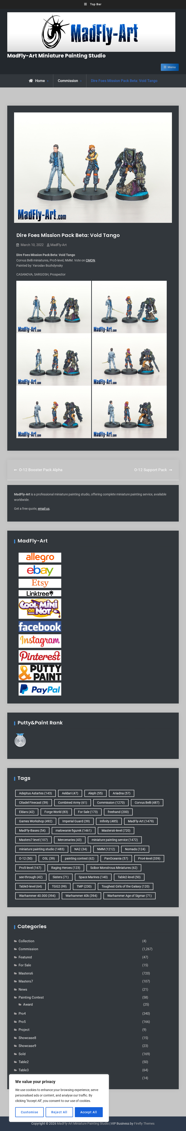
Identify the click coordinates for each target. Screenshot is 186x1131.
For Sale (88, 812)
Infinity (109, 821)
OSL (48, 858)
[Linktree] (40, 593)
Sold (22, 1054)
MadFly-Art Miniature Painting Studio (56, 55)
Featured (25, 957)
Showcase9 (27, 1046)
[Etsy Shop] (40, 583)
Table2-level (129, 877)
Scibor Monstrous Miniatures (113, 868)
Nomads (135, 849)
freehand (118, 812)
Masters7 (26, 981)
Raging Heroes (65, 868)
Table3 (24, 1070)
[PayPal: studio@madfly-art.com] (40, 689)
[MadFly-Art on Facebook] (40, 626)
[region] (59, 1098)
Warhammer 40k (81, 895)
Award (28, 1004)
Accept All (88, 1112)
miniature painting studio (41, 849)
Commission (68, 81)
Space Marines (93, 877)
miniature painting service (115, 840)
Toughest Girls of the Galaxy (125, 886)
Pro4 (22, 1014)
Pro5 (22, 1022)
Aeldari (70, 793)
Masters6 (26, 973)
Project (24, 1030)
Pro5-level (30, 868)
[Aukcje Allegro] (40, 557)
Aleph (95, 793)
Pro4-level (149, 858)
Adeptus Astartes (35, 793)
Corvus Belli (147, 802)
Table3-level (30, 886)
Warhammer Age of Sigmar (129, 895)
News (23, 989)
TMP (84, 886)
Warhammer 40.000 (37, 895)
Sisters (61, 877)
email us (43, 508)
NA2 (80, 849)
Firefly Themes (144, 1123)
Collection (26, 941)
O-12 (25, 858)
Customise (29, 1112)
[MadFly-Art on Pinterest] (40, 656)
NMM (106, 849)
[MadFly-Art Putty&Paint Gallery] (40, 672)
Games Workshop (35, 821)
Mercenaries (70, 840)
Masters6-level (116, 830)
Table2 (24, 1062)
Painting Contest (31, 997)
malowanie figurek (74, 830)
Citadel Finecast (33, 802)
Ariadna (121, 793)
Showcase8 (27, 1038)
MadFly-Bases (32, 830)
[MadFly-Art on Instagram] (40, 641)
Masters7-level (33, 840)
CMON (90, 260)
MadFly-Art (58, 245)
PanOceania (116, 858)
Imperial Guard (76, 821)
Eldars (26, 812)
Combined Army (72, 802)
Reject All (59, 1112)
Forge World (56, 812)
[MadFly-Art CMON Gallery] (40, 608)
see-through (31, 877)
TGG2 (59, 886)
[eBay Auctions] (40, 570)
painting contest (79, 858)
